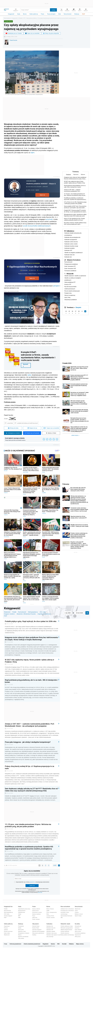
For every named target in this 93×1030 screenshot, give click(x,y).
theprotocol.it (78, 934)
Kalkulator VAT (68, 250)
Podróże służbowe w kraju (67, 926)
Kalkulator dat (68, 257)
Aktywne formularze (74, 260)
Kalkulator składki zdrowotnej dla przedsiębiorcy (72, 234)
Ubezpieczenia (21, 912)
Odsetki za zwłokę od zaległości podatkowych (72, 279)
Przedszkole (21, 926)
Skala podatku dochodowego (67, 934)
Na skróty (77, 923)
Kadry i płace (7, 933)
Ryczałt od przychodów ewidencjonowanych (70, 287)
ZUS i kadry (43, 612)
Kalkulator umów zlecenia (71, 241)
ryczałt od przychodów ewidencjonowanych (36, 226)
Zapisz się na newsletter (53, 428)
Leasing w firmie (50, 915)
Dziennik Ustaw (35, 926)
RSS (58, 944)
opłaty (29, 375)
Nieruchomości (67, 14)
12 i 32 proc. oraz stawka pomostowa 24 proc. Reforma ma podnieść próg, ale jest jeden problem (74, 194)
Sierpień (78, 307)
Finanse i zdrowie (50, 917)
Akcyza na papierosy (69, 295)
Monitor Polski (35, 927)
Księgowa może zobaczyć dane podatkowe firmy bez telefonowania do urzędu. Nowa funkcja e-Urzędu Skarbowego (75, 178)
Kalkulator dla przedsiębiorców (72, 237)
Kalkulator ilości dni (69, 254)
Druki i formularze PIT (70, 266)
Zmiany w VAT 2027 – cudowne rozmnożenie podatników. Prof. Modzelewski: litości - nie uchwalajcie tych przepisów (75, 190)
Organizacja (7, 926)
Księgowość (11, 14)
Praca (33, 915)
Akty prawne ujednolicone (38, 933)
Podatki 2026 (66, 363)
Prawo (42, 14)
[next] (59, 865)
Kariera (53, 944)
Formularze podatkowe (70, 270)
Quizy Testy (67, 297)
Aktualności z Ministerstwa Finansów (26, 614)
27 (75, 311)
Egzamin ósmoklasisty (23, 936)
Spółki (47, 910)
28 (78, 311)
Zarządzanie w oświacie (23, 933)
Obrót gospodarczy (33, 612)
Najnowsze (75, 174)
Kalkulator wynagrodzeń (70, 239)
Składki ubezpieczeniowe (66, 929)
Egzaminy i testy (22, 931)
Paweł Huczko (13, 40)
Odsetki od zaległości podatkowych (73, 252)
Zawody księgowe (8, 915)
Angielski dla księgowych (44, 614)
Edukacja (76, 14)
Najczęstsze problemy (32, 18)
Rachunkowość (68, 262)
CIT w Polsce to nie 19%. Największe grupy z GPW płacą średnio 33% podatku (75, 202)
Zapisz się (42, 195)
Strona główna (7, 18)
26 (72, 311)
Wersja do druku (14, 428)
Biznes (25, 14)
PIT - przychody (9, 423)
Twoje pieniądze (51, 14)
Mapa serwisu (80, 944)
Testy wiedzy (21, 938)
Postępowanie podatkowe (71, 264)
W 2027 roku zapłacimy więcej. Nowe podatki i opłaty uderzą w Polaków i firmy (74, 182)
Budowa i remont (79, 914)
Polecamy (65, 484)
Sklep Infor (34, 917)
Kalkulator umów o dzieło (70, 244)
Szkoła (19, 927)
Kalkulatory (70, 231)
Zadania (6, 929)
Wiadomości (7, 612)
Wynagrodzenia (21, 910)
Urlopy (19, 914)
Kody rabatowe (78, 929)
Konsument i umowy (37, 912)
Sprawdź (25, 365)
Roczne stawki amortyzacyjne (72, 291)
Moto (59, 14)
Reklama (71, 944)
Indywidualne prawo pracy (24, 908)
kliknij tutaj (40, 892)
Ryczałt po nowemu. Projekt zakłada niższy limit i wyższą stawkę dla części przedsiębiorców (75, 223)
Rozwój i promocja (8, 931)
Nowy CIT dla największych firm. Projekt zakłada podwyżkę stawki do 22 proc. (74, 219)
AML (62, 917)
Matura (19, 934)
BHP (19, 915)
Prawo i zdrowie (36, 919)
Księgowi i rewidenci (9, 614)
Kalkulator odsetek (50, 931)
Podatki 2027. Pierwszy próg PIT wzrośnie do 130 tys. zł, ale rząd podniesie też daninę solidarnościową (75, 211)
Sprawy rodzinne (36, 908)
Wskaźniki (70, 274)
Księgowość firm (8, 906)
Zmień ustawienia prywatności (32, 944)
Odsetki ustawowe (65, 933)
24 (66, 311)
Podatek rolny (68, 293)
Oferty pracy (78, 936)
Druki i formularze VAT (70, 268)
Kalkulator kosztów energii (71, 246)
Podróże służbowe (65, 931)
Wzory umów (78, 931)
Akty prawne (35, 923)
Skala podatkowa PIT (69, 282)
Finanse (77, 912)
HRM (19, 917)
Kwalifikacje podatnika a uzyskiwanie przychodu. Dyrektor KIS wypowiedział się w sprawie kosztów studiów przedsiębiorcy (75, 198)
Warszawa (41, 270)
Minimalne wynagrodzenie (67, 927)
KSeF (83, 14)
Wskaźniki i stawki (65, 923)
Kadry (18, 14)
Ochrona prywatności (15, 944)
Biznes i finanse (50, 908)
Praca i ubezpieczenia (51, 912)
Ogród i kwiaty (78, 915)
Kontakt (64, 944)
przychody (49, 219)
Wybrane (83, 174)
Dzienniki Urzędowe (36, 929)
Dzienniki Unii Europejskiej (38, 931)
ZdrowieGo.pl (78, 926)
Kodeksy (34, 934)
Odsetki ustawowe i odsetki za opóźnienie (75, 275)
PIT (24, 18)
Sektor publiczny (33, 14)
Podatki (20, 18)
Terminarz (70, 307)
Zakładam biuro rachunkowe (67, 908)
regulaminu (32, 882)
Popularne (68, 174)
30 (85, 311)
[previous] (39, 865)
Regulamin (45, 944)
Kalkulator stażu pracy (51, 933)
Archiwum (77, 927)
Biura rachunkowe (65, 906)
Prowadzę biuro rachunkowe (67, 910)
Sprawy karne (35, 910)
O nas (5, 944)
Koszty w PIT (67, 284)
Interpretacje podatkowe (70, 299)
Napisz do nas (33, 428)
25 (69, 311)
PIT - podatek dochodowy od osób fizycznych (26, 423)
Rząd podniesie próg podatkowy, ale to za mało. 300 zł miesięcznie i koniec (75, 186)
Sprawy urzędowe (36, 914)
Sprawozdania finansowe (66, 915)
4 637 (54, 865)
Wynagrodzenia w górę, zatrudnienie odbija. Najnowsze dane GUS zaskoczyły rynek (75, 215)
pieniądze (56, 286)
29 (82, 311)
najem (32, 152)
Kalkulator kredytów (69, 248)
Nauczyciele (21, 929)
